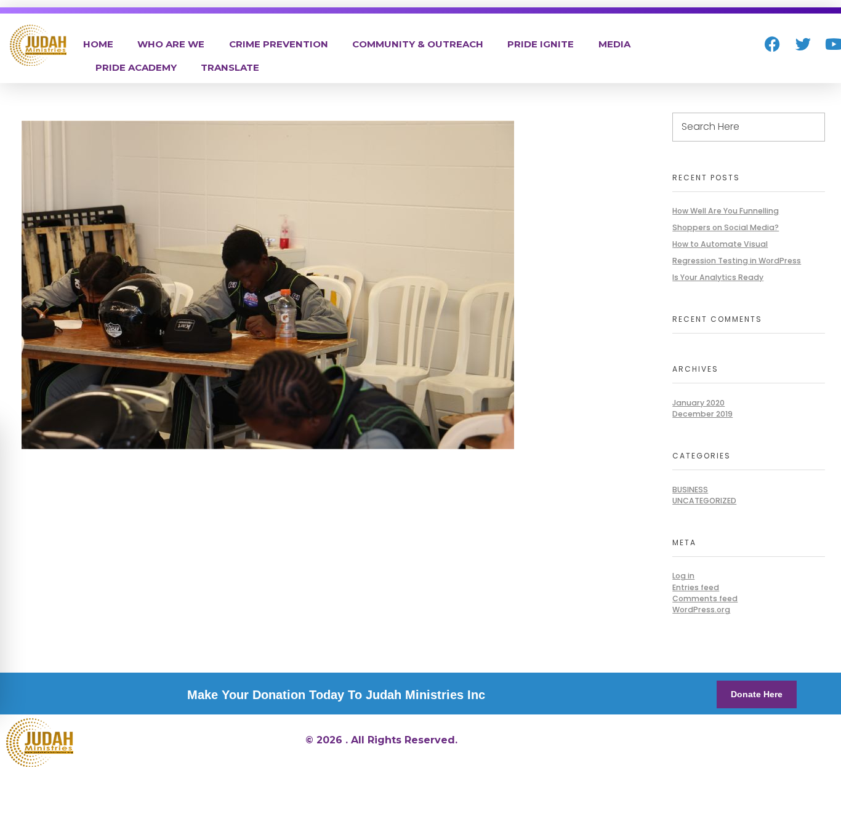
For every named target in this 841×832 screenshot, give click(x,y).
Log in (683, 575)
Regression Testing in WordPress (736, 260)
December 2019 (702, 414)
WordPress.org (701, 609)
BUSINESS (690, 489)
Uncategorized (704, 500)
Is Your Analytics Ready (717, 277)
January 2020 (698, 403)
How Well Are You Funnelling (725, 211)
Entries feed (695, 587)
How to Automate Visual (720, 244)
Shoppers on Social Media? (725, 227)
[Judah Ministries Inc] (38, 45)
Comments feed (705, 598)
